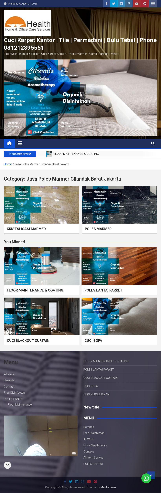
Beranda (9, 380)
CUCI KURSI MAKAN (96, 394)
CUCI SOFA (93, 340)
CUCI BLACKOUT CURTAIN (28, 340)
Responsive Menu (153, 3)
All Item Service (93, 457)
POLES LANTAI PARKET (103, 290)
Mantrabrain (108, 487)
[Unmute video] (41, 436)
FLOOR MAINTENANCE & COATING (35, 290)
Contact (9, 386)
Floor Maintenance (20, 404)
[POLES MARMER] (119, 205)
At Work (9, 374)
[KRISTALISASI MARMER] (41, 205)
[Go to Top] (151, 475)
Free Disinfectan (14, 392)
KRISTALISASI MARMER (26, 229)
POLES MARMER (98, 229)
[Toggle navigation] (20, 143)
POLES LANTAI (13, 399)
